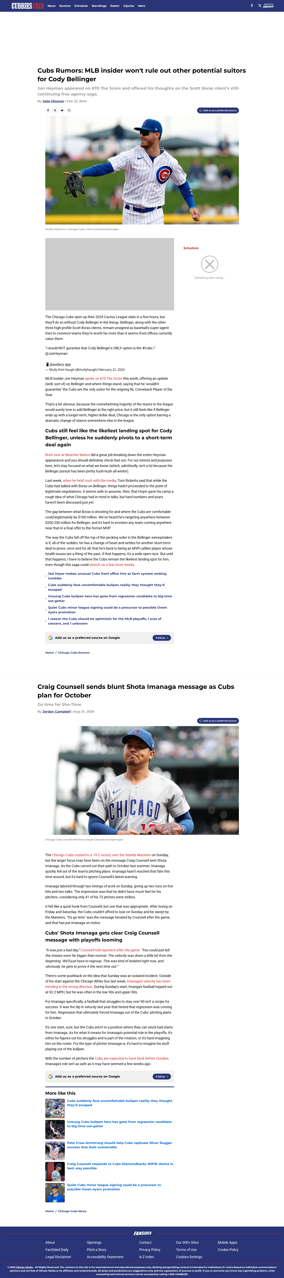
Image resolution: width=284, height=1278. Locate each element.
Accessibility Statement (105, 1257)
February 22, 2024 (111, 369)
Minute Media (24, 1267)
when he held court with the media (89, 480)
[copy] (69, 110)
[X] (259, 5)
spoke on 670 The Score (104, 378)
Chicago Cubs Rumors (74, 652)
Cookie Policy (228, 1250)
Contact (145, 1242)
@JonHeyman (56, 353)
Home (49, 652)
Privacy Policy (149, 1250)
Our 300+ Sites (187, 1242)
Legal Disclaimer (58, 1257)
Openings (94, 1242)
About (50, 1242)
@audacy (57, 364)
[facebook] (252, 5)
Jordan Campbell (57, 711)
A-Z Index (146, 1257)
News (51, 6)
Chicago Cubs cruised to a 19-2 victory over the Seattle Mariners (101, 855)
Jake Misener (53, 101)
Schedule (81, 6)
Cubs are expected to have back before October (131, 1058)
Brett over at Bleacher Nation (67, 455)
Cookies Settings (189, 1257)
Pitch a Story (96, 1250)
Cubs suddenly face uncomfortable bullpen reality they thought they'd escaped (106, 587)
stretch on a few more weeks (111, 565)
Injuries (128, 6)
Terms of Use (186, 1250)
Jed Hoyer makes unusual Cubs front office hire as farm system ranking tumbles (107, 576)
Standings (99, 6)
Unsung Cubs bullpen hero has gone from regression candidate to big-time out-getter (110, 598)
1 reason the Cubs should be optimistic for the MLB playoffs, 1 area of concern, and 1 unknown (104, 621)
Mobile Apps (227, 1242)
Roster (114, 6)
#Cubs (147, 348)
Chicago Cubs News (72, 1211)
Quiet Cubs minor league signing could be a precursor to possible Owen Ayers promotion (107, 610)
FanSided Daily (57, 1250)
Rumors (64, 6)
